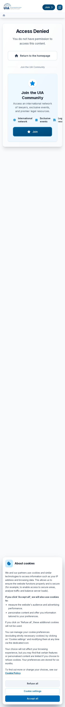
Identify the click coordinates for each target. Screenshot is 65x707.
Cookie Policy (13, 673)
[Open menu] (59, 7)
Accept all (32, 698)
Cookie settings (32, 691)
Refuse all (32, 683)
